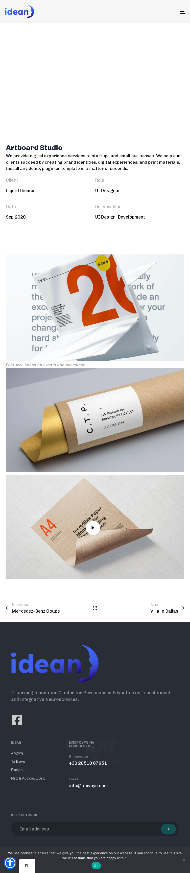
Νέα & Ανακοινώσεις (28, 778)
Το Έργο (18, 761)
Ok (96, 866)
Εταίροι (17, 770)
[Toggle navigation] (155, 11)
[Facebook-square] (17, 720)
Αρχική (17, 753)
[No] (183, 859)
